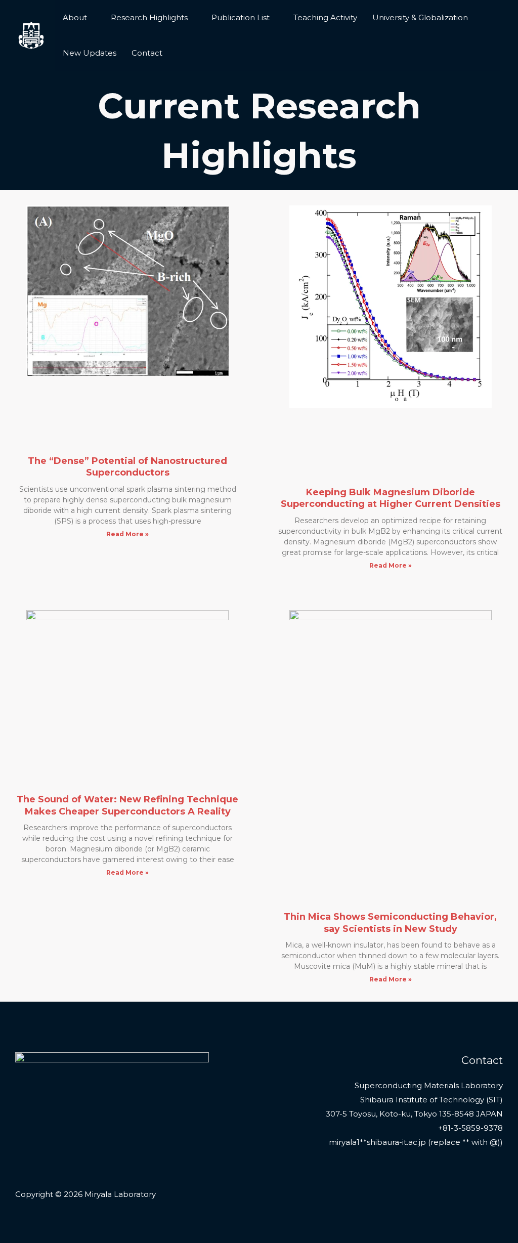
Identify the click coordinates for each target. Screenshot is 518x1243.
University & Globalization (420, 17)
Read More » (127, 534)
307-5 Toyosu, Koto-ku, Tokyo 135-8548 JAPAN (414, 1114)
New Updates (89, 53)
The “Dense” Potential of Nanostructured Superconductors (127, 466)
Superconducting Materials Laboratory (429, 1085)
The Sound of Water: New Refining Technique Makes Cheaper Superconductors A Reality (127, 805)
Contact (147, 53)
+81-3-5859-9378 (470, 1128)
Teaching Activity (325, 17)
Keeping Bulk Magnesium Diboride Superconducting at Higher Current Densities (390, 498)
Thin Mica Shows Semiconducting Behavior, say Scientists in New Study (390, 922)
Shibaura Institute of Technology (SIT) (431, 1099)
